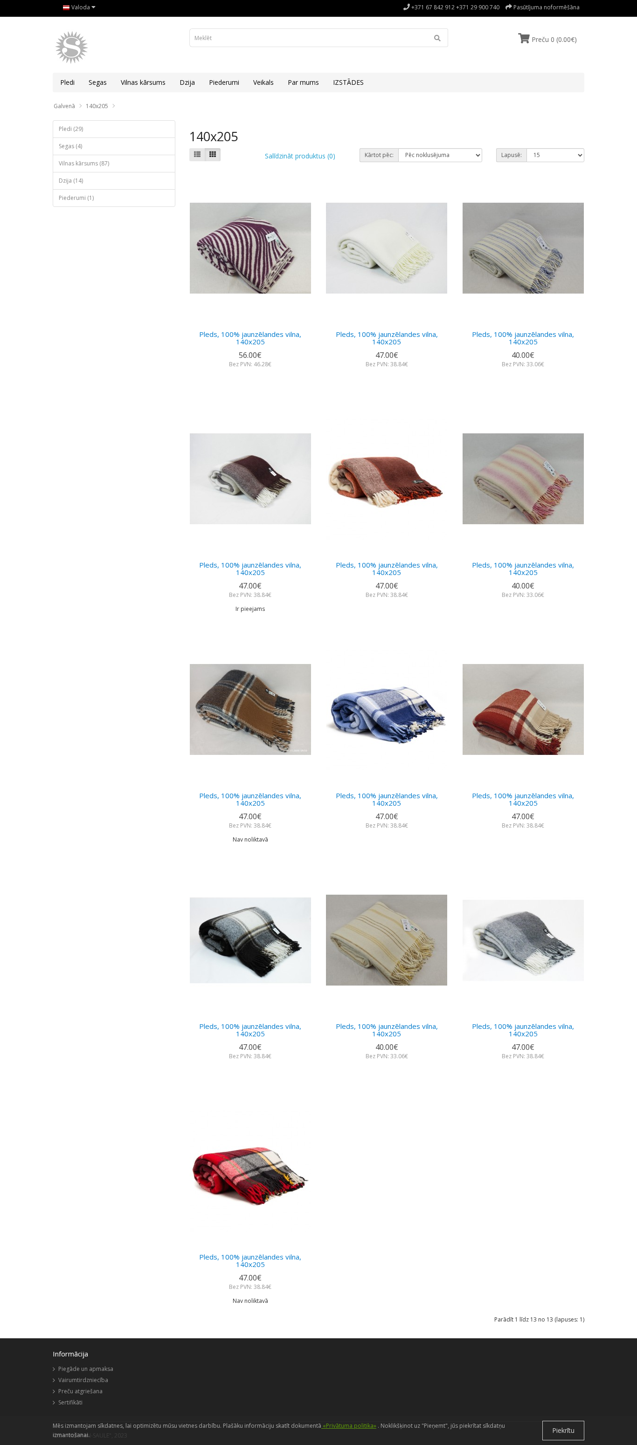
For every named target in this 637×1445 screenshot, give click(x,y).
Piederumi (224, 82)
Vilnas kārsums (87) (84, 163)
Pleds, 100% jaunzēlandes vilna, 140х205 (250, 338)
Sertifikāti (70, 1402)
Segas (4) (70, 146)
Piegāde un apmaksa (85, 1369)
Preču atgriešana (80, 1391)
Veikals (263, 82)
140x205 (97, 106)
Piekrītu (563, 1430)
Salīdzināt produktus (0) (300, 155)
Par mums (303, 82)
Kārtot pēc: (379, 155)
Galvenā (64, 106)
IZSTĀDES (348, 82)
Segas (98, 82)
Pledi (67, 82)
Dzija (187, 82)
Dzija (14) (71, 181)
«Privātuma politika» (348, 1426)
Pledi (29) (71, 129)
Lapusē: (511, 155)
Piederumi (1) (76, 198)
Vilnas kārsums (143, 82)
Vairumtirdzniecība (83, 1380)
